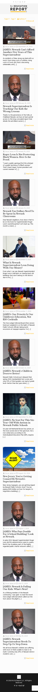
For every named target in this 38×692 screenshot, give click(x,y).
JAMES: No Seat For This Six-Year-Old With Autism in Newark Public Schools (19, 422)
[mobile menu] (35, 6)
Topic (6, 19)
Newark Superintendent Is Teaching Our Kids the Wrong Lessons (17, 109)
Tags (12, 19)
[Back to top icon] (19, 677)
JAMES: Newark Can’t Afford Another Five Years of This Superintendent (18, 52)
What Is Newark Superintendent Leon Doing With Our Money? (18, 265)
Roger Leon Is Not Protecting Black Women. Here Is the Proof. (19, 157)
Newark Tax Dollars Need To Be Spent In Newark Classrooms (18, 214)
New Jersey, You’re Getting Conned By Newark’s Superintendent (17, 479)
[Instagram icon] (22, 2)
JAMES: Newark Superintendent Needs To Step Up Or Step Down (17, 641)
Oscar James (9, 46)
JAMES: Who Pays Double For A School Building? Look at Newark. (18, 534)
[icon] (24, 2)
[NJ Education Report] (19, 8)
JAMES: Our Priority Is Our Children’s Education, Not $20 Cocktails (18, 317)
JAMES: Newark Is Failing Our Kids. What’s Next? (17, 587)
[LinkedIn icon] (20, 2)
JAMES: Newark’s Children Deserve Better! (17, 372)
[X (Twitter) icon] (16, 2)
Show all (31, 21)
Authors (22, 19)
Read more (30, 69)
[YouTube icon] (18, 2)
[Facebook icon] (13, 2)
